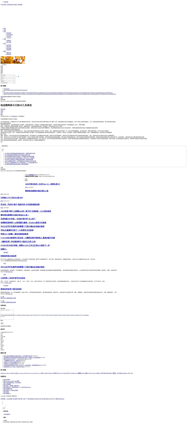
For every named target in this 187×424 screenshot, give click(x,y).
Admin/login (6, 88)
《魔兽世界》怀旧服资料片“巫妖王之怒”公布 (18, 242)
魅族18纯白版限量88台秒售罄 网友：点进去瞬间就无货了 (18, 356)
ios (19, 373)
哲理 (42, 373)
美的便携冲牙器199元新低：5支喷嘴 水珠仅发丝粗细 (19, 156)
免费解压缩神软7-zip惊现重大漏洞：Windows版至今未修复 (23, 223)
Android (65, 373)
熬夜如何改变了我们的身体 (11, 289)
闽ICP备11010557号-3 (49, 398)
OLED (76, 373)
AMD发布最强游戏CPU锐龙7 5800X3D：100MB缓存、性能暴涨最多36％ (22, 365)
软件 (58, 373)
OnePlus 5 (94, 373)
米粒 (24, 398)
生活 (5, 30)
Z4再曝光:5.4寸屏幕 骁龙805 (11, 363)
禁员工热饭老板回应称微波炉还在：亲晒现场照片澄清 (20, 153)
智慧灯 (55, 373)
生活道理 (6, 285)
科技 (5, 28)
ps (8, 282)
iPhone (83, 373)
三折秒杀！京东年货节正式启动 (13, 278)
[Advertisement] (93, 16)
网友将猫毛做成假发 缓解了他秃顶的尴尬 (16, 164)
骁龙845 (98, 373)
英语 (12, 271)
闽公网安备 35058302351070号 (36, 398)
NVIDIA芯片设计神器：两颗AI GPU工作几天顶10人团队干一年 (25, 245)
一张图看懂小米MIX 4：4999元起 (12, 360)
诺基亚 (16, 373)
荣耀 (105, 373)
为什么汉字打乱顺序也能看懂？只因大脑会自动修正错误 (22, 226)
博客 (5, 51)
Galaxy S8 (22, 373)
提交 (2, 323)
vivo (40, 373)
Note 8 (61, 373)
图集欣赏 (8, 52)
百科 (5, 31)
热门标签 (8, 45)
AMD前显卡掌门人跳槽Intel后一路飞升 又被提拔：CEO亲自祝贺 (26, 211)
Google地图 (9, 398)
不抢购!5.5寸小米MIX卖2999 (12, 198)
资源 (5, 39)
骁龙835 (121, 373)
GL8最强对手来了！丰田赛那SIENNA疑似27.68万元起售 (20, 161)
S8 (70, 373)
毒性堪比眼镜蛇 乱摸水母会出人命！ (15, 215)
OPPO (26, 373)
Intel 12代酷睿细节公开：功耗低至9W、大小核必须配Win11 (21, 162)
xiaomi (2, 373)
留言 (5, 43)
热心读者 (8, 48)
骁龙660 (111, 373)
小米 (128, 373)
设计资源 (8, 42)
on (4, 91)
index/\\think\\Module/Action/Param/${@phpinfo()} (16, 90)
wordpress (8, 37)
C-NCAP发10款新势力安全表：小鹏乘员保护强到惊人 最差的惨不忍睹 (28, 238)
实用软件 (8, 40)
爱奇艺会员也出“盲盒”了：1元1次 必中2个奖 (15, 359)
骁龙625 (125, 373)
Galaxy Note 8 (31, 373)
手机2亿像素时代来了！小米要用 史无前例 (17, 230)
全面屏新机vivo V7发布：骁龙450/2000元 (14, 366)
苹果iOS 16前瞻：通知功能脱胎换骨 (14, 234)
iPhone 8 (13, 373)
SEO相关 (8, 36)
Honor (5, 373)
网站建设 (8, 33)
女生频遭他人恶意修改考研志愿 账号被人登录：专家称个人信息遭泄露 (22, 357)
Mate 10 (9, 373)
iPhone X (51, 373)
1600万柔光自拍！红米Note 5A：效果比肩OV (42, 184)
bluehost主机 (9, 34)
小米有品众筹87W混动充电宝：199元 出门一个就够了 (20, 158)
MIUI (90, 373)
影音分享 (8, 54)
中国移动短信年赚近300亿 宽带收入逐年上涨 (17, 155)
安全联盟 (15, 398)
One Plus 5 (36, 373)
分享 (23, 260)
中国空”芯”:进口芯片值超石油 (11, 362)
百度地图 (3, 398)
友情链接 (8, 49)
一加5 (117, 373)
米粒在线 (31, 174)
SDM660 (73, 373)
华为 (68, 373)
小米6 (131, 373)
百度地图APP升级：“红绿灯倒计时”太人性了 (18, 219)
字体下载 (6, 1)
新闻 (26, 260)
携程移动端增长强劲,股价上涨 (36, 191)
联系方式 (8, 46)
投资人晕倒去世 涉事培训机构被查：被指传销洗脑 (19, 159)
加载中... (4, 249)
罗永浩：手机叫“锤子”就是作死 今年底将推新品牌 (20, 204)
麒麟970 (87, 373)
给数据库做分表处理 (8, 256)
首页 (2, 96)
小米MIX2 (46, 373)
